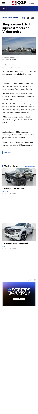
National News (10, 18)
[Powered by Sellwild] (33, 280)
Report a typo (7, 152)
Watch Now (32, 3)
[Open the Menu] (3, 3)
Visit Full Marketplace (29, 166)
